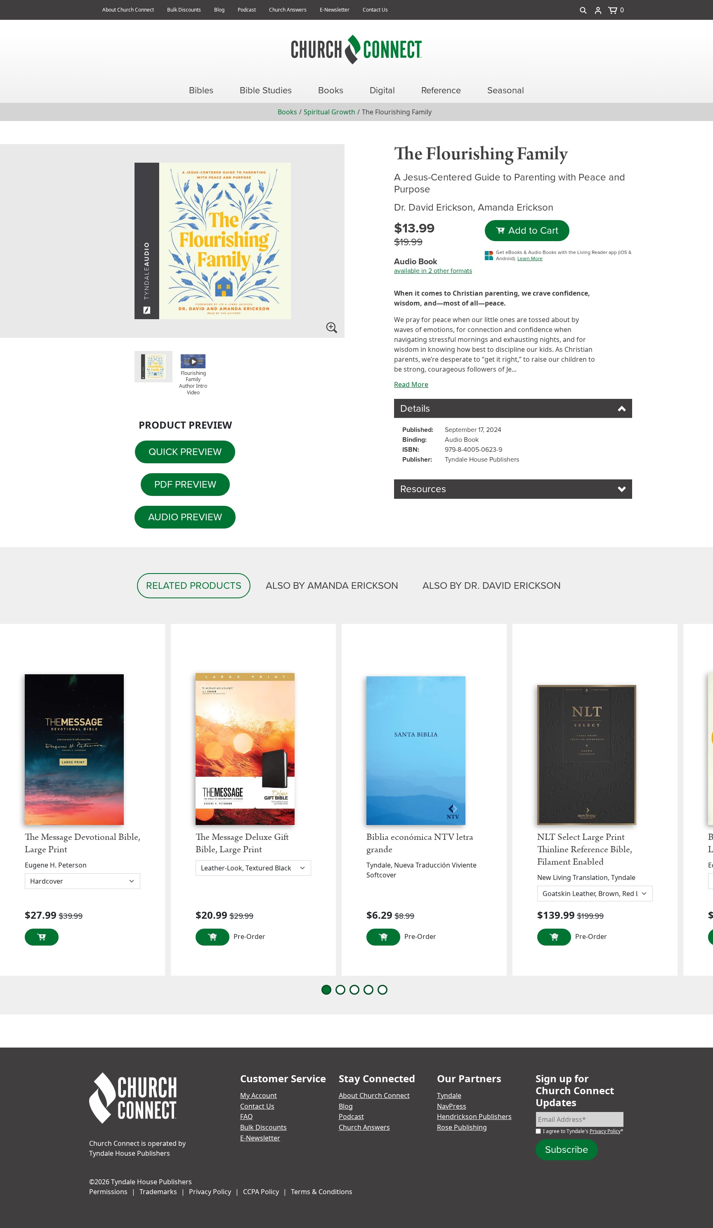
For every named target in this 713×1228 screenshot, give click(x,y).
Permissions (108, 1191)
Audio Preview (185, 517)
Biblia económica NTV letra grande (419, 843)
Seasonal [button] (505, 90)
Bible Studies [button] (266, 90)
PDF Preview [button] (185, 484)
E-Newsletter (334, 9)
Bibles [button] (201, 90)
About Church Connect (128, 9)
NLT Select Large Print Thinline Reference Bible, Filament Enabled (584, 849)
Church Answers (288, 9)
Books (287, 111)
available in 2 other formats (433, 271)
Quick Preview (185, 451)
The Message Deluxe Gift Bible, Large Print (242, 843)
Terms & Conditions (321, 1191)
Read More (411, 384)
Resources (423, 488)
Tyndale (449, 1095)
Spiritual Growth (329, 111)
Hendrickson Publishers (474, 1116)
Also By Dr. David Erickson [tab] (492, 585)
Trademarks (158, 1191)
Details (415, 408)
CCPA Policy (261, 1191)
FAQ (246, 1116)
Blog (219, 9)
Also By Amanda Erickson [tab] (332, 585)
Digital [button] (382, 90)
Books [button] (330, 90)
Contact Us (375, 9)
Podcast (247, 9)
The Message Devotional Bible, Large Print (82, 843)
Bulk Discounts (184, 9)
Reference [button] (441, 90)
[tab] (153, 366)
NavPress (451, 1106)
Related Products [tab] (193, 585)
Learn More (530, 258)
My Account (258, 1095)
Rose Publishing (462, 1127)
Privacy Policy (605, 1131)
